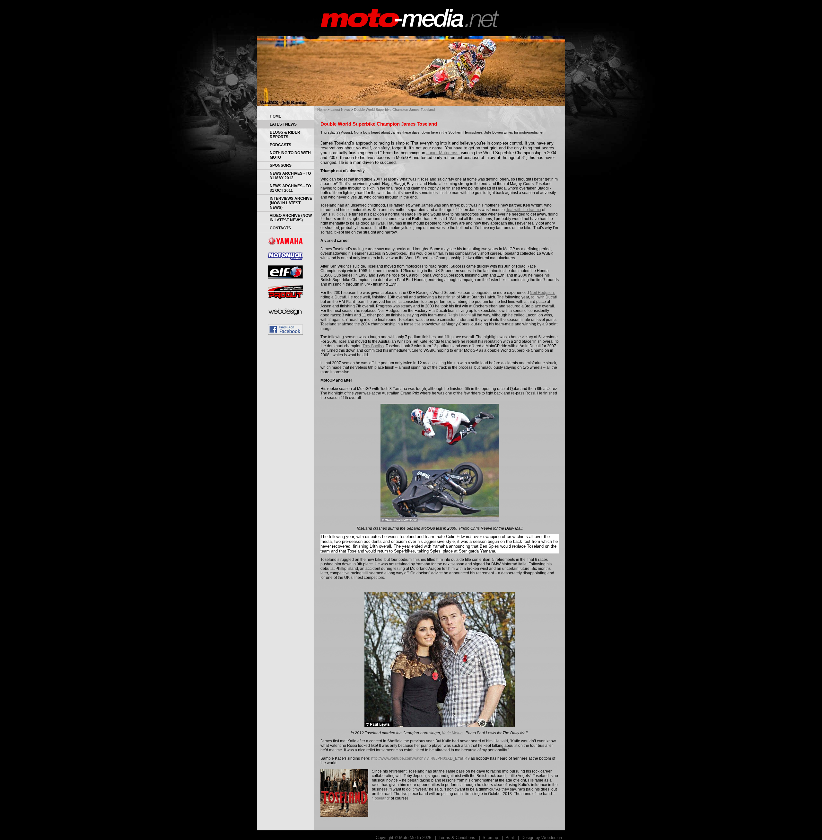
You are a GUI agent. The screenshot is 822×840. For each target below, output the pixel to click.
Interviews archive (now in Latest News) (291, 203)
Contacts (280, 228)
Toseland (381, 798)
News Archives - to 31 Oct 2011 (290, 188)
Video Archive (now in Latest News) (291, 217)
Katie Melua (452, 733)
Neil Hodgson (542, 292)
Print (509, 837)
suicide (337, 214)
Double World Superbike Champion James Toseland (394, 109)
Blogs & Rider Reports (285, 134)
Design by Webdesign (541, 837)
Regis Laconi (459, 315)
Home (275, 116)
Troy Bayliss (373, 346)
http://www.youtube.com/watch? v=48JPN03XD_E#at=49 (420, 758)
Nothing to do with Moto (290, 155)
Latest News (283, 124)
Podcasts (280, 145)
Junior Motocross (442, 152)
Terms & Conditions (457, 837)
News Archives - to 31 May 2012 (290, 175)
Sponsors (281, 165)
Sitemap (490, 837)
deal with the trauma (523, 210)
